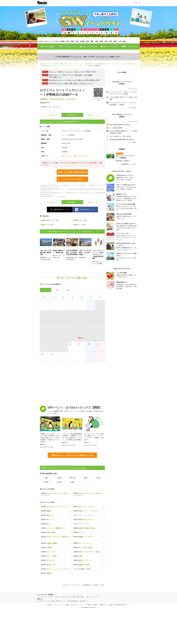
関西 (101, 41)
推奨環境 (67, 604)
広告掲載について (103, 604)
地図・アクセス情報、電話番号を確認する (73, 172)
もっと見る (132, 107)
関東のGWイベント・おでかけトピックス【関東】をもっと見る (72, 455)
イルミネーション (94, 596)
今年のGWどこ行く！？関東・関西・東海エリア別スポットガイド (71, 83)
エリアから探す (48, 46)
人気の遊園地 (88, 75)
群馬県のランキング (55, 494)
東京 (76, 41)
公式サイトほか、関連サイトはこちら (74, 156)
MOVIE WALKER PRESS (72, 601)
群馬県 (43, 102)
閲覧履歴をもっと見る (128, 164)
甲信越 (82, 41)
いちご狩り (50, 596)
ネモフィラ (53, 72)
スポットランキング (110, 46)
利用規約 (49, 604)
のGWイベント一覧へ (50, 220)
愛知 (92, 41)
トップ (50, 115)
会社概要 (111, 604)
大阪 (105, 41)
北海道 (62, 41)
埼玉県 (98, 478)
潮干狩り (61, 72)
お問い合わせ (74, 604)
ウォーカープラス (42, 596)
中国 (110, 41)
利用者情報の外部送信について (122, 604)
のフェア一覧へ (80, 220)
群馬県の (55, 507)
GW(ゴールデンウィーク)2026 (49, 41)
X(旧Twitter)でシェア (61, 209)
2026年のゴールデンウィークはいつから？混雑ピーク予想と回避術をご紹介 (74, 80)
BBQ (76, 72)
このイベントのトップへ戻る (72, 179)
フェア (58, 107)
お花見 (56, 596)
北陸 (96, 41)
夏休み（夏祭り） (81, 596)
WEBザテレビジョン (60, 601)
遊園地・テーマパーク (129, 46)
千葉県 (85, 478)
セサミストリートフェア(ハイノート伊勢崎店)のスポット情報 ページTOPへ (84, 585)
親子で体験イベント (55, 77)
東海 (87, 41)
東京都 (59, 478)
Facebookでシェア (87, 209)
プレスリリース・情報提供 (85, 604)
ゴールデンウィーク (64, 596)
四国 (115, 41)
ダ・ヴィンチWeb (50, 601)
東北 (67, 41)
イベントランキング (89, 46)
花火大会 (73, 596)
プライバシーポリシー (58, 604)
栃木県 (59, 482)
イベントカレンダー (68, 46)
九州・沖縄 (121, 41)
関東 (72, 41)
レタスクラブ (41, 601)
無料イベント (46, 107)
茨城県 (72, 482)
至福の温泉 (78, 75)
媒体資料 (95, 604)
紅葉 (88, 596)
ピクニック (69, 72)
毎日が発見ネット (84, 601)
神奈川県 (72, 478)
